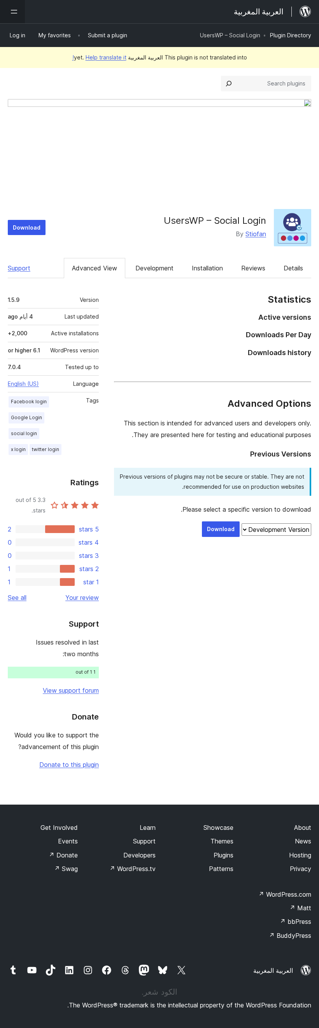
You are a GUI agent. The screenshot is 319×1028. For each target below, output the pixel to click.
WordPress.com (284, 894)
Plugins (223, 855)
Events (68, 841)
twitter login (45, 449)
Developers (139, 855)
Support (19, 268)
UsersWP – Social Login (215, 220)
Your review (82, 597)
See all (17, 597)
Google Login (26, 417)
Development (154, 268)
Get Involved (59, 827)
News (303, 841)
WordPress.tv (132, 869)
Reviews (253, 268)
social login (24, 433)
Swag (66, 869)
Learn (148, 827)
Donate (63, 855)
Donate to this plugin (69, 764)
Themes (221, 841)
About (302, 827)
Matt (300, 908)
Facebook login (29, 401)
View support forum (71, 690)
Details (293, 268)
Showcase (218, 827)
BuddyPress (290, 935)
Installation (207, 268)
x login (18, 449)
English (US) (23, 383)
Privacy (300, 869)
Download (26, 227)
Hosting (300, 855)
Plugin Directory (290, 35)
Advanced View (94, 268)
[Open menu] (12, 11)
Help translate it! (99, 57)
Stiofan (255, 234)
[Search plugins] (229, 83)
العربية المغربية (273, 970)
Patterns (221, 869)
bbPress (295, 921)
